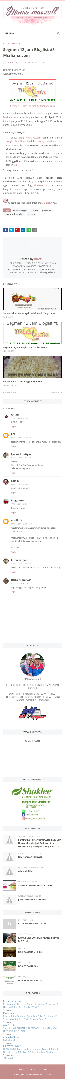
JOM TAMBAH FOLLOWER (32, 899)
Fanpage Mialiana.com (49, 141)
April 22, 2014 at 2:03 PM (21, 418)
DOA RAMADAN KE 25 (30, 951)
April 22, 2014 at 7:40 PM (21, 484)
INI (15, 164)
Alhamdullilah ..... (27, 871)
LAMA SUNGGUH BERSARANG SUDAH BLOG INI (38, 939)
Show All (8, 1058)
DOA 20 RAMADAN (28, 966)
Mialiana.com (10, 117)
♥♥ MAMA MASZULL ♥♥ (40, 1074)
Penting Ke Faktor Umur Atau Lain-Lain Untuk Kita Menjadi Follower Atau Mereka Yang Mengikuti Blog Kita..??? (39, 843)
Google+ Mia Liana (16, 141)
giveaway (46, 210)
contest (34, 210)
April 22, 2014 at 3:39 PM (21, 438)
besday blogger (11, 43)
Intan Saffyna (19, 560)
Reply (13, 426)
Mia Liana (46, 202)
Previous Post (11, 392)
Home (21, 1069)
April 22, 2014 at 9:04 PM (21, 504)
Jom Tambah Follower (30, 856)
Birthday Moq (10, 1040)
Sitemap (31, 1069)
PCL (13, 434)
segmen (31, 214)
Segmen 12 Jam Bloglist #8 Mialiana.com (32, 105)
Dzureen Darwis (21, 580)
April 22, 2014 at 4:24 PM (21, 458)
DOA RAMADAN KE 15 (30, 980)
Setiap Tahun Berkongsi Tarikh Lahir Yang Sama (29, 313)
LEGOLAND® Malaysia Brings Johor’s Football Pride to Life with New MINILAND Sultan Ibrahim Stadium (31, 1051)
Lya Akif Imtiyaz (21, 454)
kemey (15, 480)
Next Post (55, 392)
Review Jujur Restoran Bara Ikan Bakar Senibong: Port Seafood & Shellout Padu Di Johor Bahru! (31, 1018)
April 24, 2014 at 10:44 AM (21, 524)
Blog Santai (18, 500)
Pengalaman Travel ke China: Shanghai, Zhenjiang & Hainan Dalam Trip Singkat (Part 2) (30, 1006)
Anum (15, 414)
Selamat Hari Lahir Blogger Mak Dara (23, 381)
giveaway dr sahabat (14, 214)
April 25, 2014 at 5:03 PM (21, 563)
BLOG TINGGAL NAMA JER (32, 923)
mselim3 (16, 520)
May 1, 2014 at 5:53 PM (20, 583)
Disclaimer (42, 1069)
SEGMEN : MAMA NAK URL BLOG (35, 885)
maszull (14, 62)
